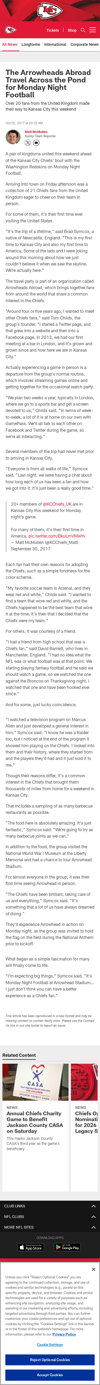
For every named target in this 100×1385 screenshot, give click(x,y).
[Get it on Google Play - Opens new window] (67, 1249)
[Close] (93, 1269)
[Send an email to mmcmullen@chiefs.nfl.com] (36, 143)
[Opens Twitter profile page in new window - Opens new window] (28, 143)
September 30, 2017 (31, 548)
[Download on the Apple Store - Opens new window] (30, 1247)
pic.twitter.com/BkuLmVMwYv (57, 535)
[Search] (83, 30)
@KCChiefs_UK (57, 503)
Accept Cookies (50, 1375)
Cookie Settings (50, 1344)
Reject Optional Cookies (50, 1360)
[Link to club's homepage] (10, 27)
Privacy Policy (64, 1334)
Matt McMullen (36, 132)
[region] (50, 1323)
